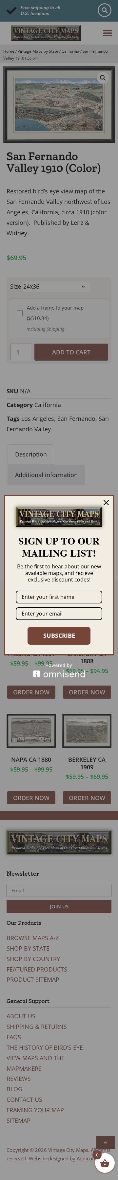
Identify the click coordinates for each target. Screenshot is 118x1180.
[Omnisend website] (59, 670)
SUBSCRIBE (59, 635)
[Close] (106, 502)
